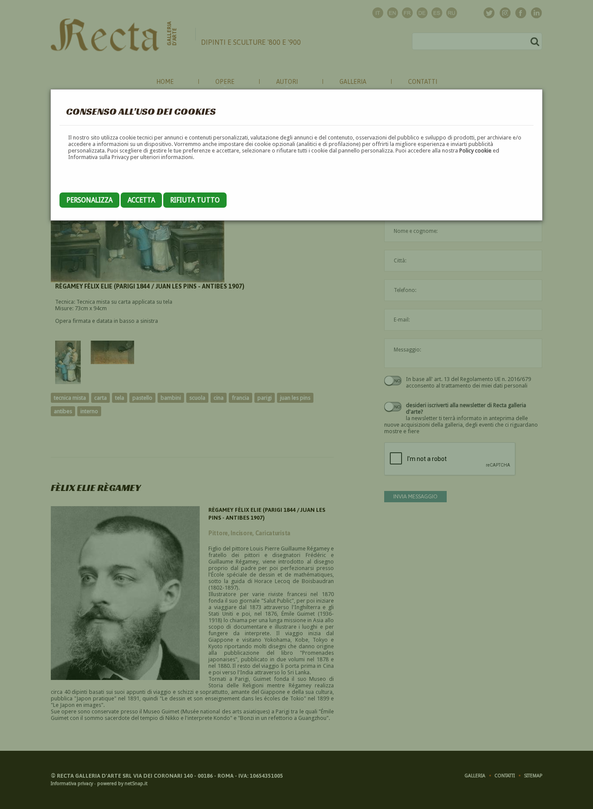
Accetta (141, 200)
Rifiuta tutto (195, 200)
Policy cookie (475, 150)
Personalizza (89, 200)
